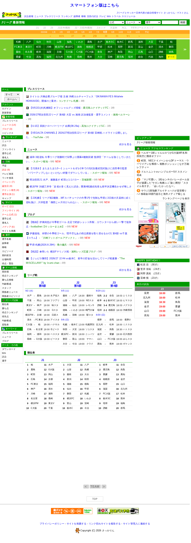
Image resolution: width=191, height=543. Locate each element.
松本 (110, 46)
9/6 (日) (65, 319)
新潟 (130, 46)
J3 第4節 (114, 284)
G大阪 (69, 51)
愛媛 (18, 56)
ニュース (38, 16)
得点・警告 (7, 263)
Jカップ (101, 27)
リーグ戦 (32, 275)
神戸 (110, 51)
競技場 (5, 271)
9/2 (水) (29, 290)
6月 (90, 32)
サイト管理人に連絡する (136, 523)
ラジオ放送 (7, 178)
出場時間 (6, 259)
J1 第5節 (42, 284)
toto (109, 16)
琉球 (130, 56)
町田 (38, 46)
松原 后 (144, 264)
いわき (79, 41)
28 (83, 36)
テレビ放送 (7, 174)
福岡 (49, 56)
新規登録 (6, 112)
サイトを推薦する (76, 523)
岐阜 (38, 51)
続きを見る (125, 144)
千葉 (161, 41)
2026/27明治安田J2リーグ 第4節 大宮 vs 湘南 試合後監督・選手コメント (70, 114)
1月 (53, 32)
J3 (51, 27)
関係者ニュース (10, 292)
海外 (161, 56)
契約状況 (6, 255)
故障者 (77, 16)
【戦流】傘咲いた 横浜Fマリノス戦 (49, 251)
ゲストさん (182, 12)
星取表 (5, 324)
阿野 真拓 (145, 273)
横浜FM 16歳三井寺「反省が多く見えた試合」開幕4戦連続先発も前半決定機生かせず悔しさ (81, 186)
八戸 (28, 41)
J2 (44, 27)
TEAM (95, 486)
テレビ (102, 16)
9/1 (128, 36)
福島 (69, 41)
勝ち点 (5, 308)
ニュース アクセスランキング (156, 148)
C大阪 (79, 51)
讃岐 (161, 51)
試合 (4, 145)
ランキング (66, 16)
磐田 (171, 46)
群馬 (130, 41)
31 (117, 36)
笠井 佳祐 (145, 269)
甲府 (99, 46)
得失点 (5, 316)
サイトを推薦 (9, 231)
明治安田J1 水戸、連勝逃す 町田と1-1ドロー (54, 179)
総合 (140, 56)
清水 (161, 46)
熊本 (89, 56)
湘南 (79, 46)
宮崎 (110, 56)
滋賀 (49, 51)
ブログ (5, 341)
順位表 (5, 304)
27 (72, 36)
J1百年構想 (64, 27)
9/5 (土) (65, 290)
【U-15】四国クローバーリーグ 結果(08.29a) (54, 126)
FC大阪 (90, 51)
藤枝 (18, 51)
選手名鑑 (6, 239)
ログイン (6, 108)
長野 (120, 46)
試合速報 (28, 16)
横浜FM (59, 46)
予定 (147, 32)
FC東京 (18, 46)
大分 (99, 56)
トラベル (116, 16)
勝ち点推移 (7, 280)
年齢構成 (6, 284)
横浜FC (69, 46)
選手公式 (6, 153)
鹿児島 (120, 56)
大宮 (150, 41)
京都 (59, 51)
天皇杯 (113, 27)
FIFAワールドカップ (142, 27)
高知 (38, 56)
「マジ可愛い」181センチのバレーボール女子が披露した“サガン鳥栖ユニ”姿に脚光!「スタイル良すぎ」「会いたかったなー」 (163, 183)
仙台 (38, 41)
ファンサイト (9, 149)
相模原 (90, 46)
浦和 (140, 41)
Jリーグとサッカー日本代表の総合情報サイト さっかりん (146, 12)
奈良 (99, 51)
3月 (68, 32)
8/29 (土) (100, 290)
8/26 (61, 36)
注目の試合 (92, 16)
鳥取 (120, 51)
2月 (61, 32)
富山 (140, 46)
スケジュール (128, 16)
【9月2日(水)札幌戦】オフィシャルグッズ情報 (55, 107)
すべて (171, 56)
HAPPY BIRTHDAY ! (148, 260)
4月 (75, 32)
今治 (28, 56)
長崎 (79, 56)
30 (106, 36)
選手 (4, 361)
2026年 (44, 32)
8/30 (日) (100, 315)
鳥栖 (69, 56)
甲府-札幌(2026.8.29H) (42, 244)
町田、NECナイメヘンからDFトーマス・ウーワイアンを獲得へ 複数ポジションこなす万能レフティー (163, 164)
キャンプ (6, 198)
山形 (59, 41)
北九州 (59, 56)
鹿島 (89, 41)
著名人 (5, 157)
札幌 (18, 41)
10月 (121, 32)
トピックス (7, 133)
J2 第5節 (77, 284)
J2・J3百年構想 (83, 27)
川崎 (49, 46)
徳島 (171, 51)
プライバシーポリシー (52, 523)
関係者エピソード (11, 296)
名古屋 (28, 51)
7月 (97, 32)
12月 (138, 32)
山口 (150, 51)
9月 (112, 32)
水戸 (99, 41)
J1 (37, 27)
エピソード (7, 251)
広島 (140, 51)
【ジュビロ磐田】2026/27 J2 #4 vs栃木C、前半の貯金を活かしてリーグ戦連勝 (73, 258)
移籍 (83, 16)
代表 (150, 56)
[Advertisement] (95, 73)
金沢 (150, 46)
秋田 (49, 41)
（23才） (157, 273)
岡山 (130, 51)
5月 (83, 32)
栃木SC (110, 41)
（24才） (157, 269)
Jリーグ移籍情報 (146, 142)
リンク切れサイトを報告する (105, 523)
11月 (129, 32)
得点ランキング (10, 275)
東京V (28, 46)
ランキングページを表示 (176, 198)
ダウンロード (9, 349)
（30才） (155, 264)
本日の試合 (143, 284)
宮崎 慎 (144, 278)
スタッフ (6, 288)
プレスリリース (52, 16)
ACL (124, 27)
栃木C (120, 41)
